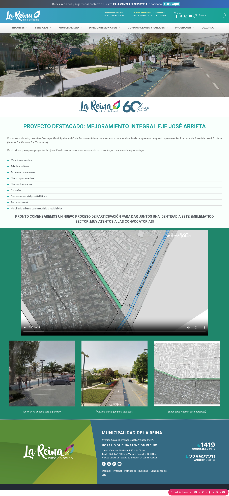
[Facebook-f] (176, 16)
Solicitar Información (142, 12)
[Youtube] (190, 16)
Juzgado (208, 27)
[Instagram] (185, 16)
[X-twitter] (181, 16)
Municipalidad (69, 27)
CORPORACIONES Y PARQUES (146, 27)
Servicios (41, 27)
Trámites (18, 27)
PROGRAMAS (183, 27)
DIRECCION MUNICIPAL (103, 27)
